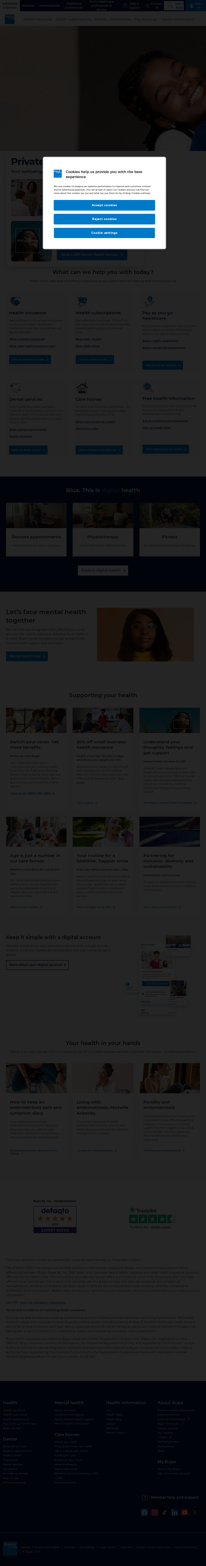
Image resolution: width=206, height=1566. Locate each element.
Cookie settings (104, 232)
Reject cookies (104, 219)
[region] (104, 203)
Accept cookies (104, 205)
